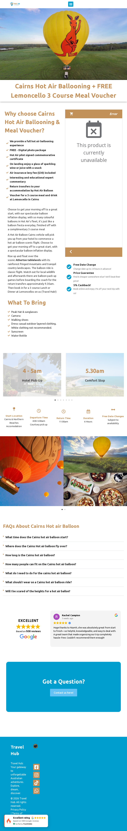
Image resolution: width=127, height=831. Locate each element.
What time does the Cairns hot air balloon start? (36, 537)
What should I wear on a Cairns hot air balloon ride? (38, 582)
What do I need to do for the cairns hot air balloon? (38, 573)
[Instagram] (36, 775)
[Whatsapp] (36, 791)
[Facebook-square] (36, 767)
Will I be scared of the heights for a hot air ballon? (37, 591)
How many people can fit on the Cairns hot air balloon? (40, 564)
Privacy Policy (18, 809)
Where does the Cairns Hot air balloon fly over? (36, 546)
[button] (70, 4)
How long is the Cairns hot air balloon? (30, 555)
